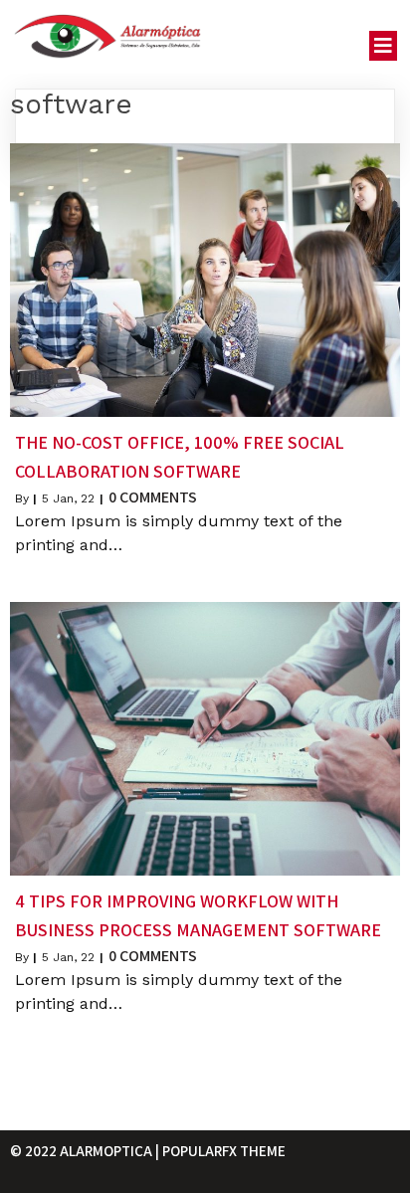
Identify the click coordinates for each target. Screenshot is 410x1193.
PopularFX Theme (224, 1150)
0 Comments (152, 497)
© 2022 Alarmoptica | (86, 1150)
